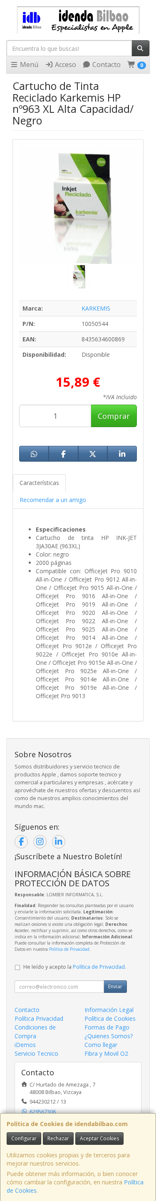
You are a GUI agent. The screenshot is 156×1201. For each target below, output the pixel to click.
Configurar (24, 1138)
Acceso (64, 64)
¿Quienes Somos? (108, 1036)
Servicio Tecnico (36, 1053)
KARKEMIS (96, 308)
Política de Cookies (110, 1018)
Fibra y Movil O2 (106, 1053)
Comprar (114, 416)
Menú (28, 64)
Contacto (106, 64)
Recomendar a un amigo (53, 500)
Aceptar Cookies (99, 1138)
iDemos (25, 1045)
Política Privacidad (39, 1018)
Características (39, 483)
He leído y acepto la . (74, 966)
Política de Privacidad (69, 949)
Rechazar (58, 1138)
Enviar (115, 986)
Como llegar (100, 1045)
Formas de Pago (106, 1027)
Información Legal (109, 1010)
